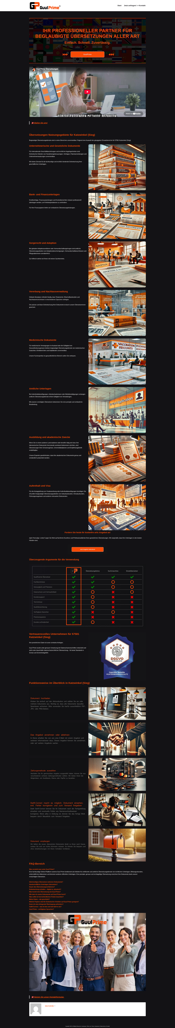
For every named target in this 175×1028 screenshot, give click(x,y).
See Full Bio (49, 1006)
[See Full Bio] (55, 1005)
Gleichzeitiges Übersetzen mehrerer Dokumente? (46, 882)
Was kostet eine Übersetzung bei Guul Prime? (45, 892)
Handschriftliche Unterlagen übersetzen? (43, 884)
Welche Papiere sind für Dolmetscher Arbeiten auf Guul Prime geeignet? (54, 902)
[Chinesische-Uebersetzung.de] (45, 6)
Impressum (97, 1026)
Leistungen (84, 1026)
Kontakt (108, 1026)
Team (93, 1026)
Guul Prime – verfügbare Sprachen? (41, 909)
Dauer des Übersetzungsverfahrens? (42, 887)
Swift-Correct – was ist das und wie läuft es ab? (45, 906)
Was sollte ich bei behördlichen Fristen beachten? (46, 897)
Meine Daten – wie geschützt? (39, 899)
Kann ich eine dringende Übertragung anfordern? (46, 904)
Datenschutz (103, 1026)
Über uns (89, 1026)
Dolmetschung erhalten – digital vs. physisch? (45, 889)
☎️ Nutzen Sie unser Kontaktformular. (47, 997)
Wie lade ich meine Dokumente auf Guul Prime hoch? (47, 894)
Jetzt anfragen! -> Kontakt (134, 5)
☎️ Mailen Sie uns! (39, 123)
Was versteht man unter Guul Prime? (41, 869)
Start (119, 5)
